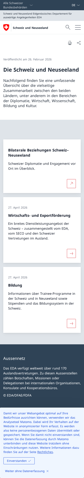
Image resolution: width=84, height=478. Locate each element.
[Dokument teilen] (78, 42)
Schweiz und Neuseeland (30, 28)
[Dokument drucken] (69, 42)
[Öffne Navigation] (78, 27)
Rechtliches (45, 452)
